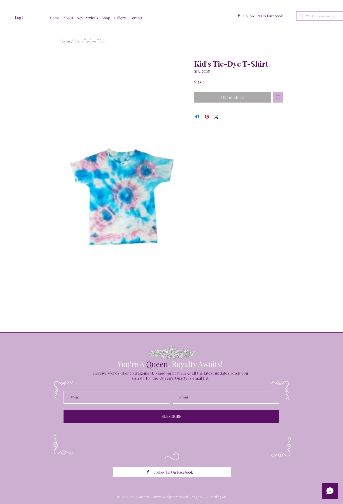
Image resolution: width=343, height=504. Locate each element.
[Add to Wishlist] (278, 97)
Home (65, 41)
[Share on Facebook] (197, 117)
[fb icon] (239, 15)
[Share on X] (216, 117)
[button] (108, 18)
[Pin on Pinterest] (207, 117)
